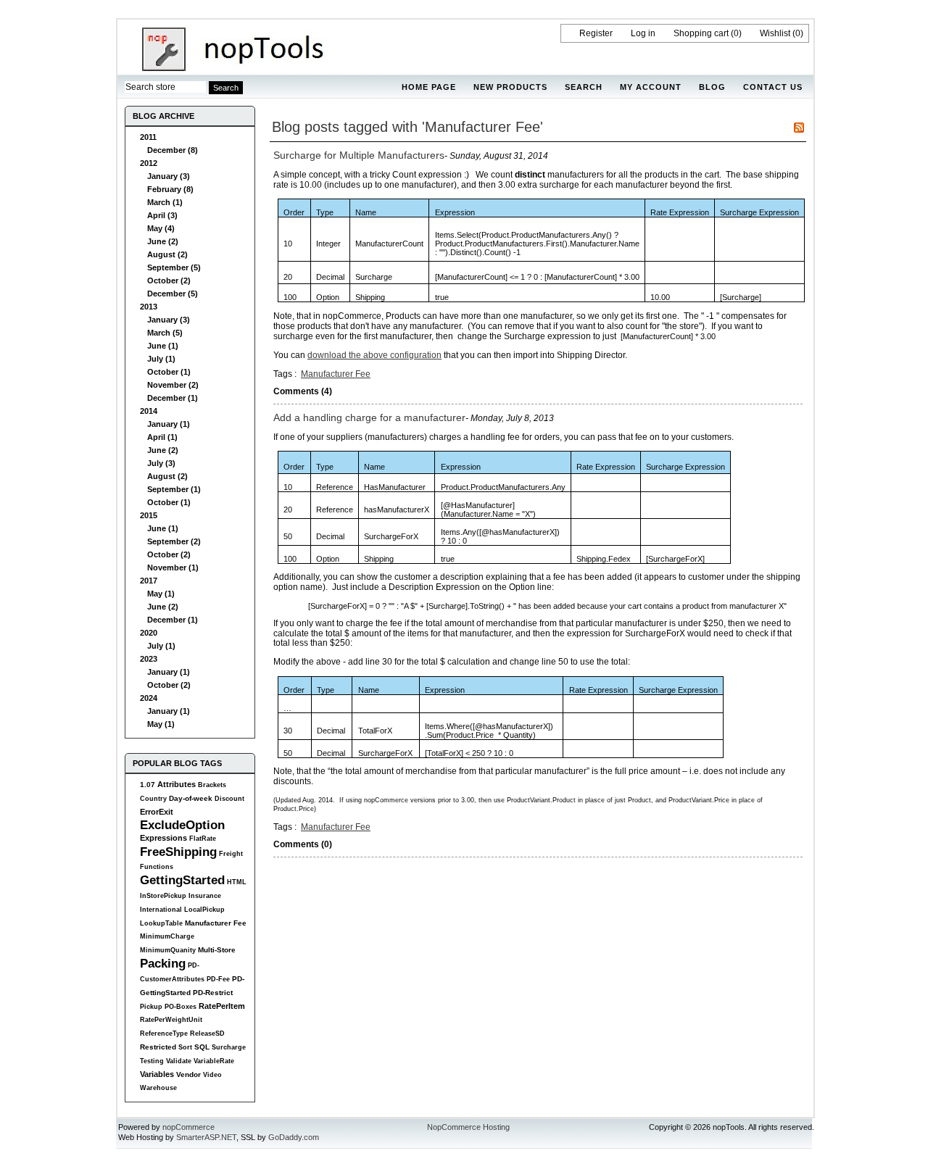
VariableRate (214, 1061)
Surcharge (229, 1047)
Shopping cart (701, 33)
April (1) (162, 437)
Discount (229, 798)
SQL (202, 1047)
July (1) (161, 358)
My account (651, 87)
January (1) (168, 424)
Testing (152, 1061)
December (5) (172, 293)
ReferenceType (164, 1033)
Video (212, 1074)
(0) (736, 33)
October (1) (169, 371)
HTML (236, 882)
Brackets (212, 785)
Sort (185, 1047)
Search (583, 87)
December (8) (172, 150)
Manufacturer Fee (215, 923)
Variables (157, 1074)
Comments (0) (302, 844)
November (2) (173, 385)
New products (510, 87)
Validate (178, 1061)
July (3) (161, 463)
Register (596, 33)
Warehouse (158, 1087)
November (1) (173, 567)
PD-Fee (218, 979)
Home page (429, 87)
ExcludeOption (182, 824)
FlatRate (202, 838)
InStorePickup (163, 895)
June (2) (162, 241)
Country (153, 798)
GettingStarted (182, 879)
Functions (156, 866)
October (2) (169, 280)
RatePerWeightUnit (171, 1019)
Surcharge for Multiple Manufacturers (358, 155)
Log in (643, 33)
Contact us (773, 87)
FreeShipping (178, 851)
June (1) (162, 345)
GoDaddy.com (293, 1137)
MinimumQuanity (168, 950)
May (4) (161, 228)
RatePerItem (222, 1006)
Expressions (163, 837)
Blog (712, 87)
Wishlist (775, 33)
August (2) (167, 254)
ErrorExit (156, 811)
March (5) (165, 332)
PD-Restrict (213, 993)
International (161, 909)
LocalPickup (204, 909)
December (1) (172, 398)
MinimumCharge (167, 936)
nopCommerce (188, 1127)
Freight (231, 853)
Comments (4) (302, 391)
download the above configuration (374, 355)
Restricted (158, 1047)
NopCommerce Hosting (468, 1127)
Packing (163, 963)
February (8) (170, 189)
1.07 (147, 785)
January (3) (168, 176)
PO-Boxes (180, 1006)
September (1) (174, 489)
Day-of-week (190, 798)
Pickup (151, 1006)
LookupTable (161, 923)
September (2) (174, 541)
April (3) (162, 215)
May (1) (161, 593)
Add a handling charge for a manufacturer (369, 417)
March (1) (165, 202)
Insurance (204, 895)
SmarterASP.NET (206, 1137)
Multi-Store (217, 950)
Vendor (188, 1074)
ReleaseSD (207, 1033)
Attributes (176, 784)
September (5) (174, 267)
